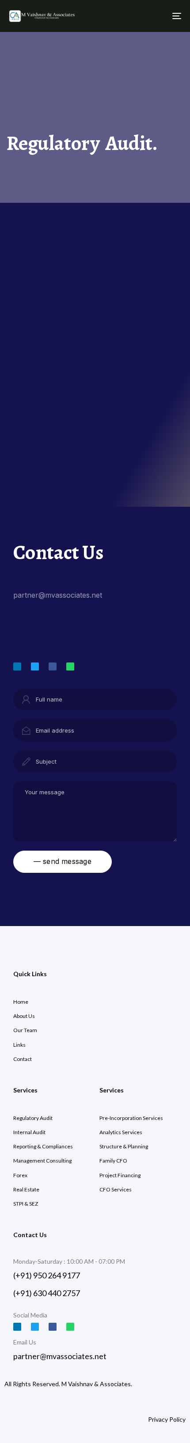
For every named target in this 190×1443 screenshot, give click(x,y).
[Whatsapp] (70, 666)
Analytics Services (120, 1132)
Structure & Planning (123, 1146)
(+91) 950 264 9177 (46, 1275)
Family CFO (113, 1160)
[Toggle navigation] (152, 16)
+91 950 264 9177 (44, 622)
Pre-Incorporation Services (131, 1118)
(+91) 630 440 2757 (46, 1293)
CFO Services (115, 1189)
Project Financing (120, 1175)
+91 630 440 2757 (44, 639)
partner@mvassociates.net (57, 595)
